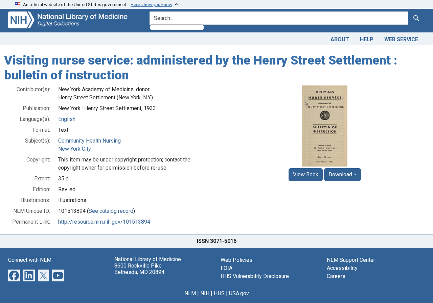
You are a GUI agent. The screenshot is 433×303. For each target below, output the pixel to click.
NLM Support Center (351, 260)
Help (366, 39)
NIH (204, 293)
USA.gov (239, 293)
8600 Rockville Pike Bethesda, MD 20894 (139, 268)
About (340, 39)
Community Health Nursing (89, 140)
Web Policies (236, 260)
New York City (74, 149)
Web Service (401, 39)
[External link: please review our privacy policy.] (14, 275)
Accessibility (342, 268)
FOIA (226, 268)
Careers (336, 276)
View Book (305, 174)
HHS (219, 293)
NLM (190, 293)
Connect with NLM (29, 260)
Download (340, 174)
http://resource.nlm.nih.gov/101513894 (104, 222)
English (66, 119)
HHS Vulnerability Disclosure (255, 276)
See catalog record (111, 211)
